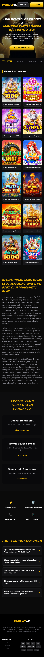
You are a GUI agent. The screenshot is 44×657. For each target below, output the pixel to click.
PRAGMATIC (7, 61)
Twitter (7, 648)
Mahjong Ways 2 (12, 331)
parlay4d (36, 302)
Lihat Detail (22, 456)
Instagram (7, 645)
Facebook (7, 643)
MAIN (11, 89)
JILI (41, 61)
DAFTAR (36, 5)
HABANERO (31, 61)
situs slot (21, 347)
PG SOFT (19, 61)
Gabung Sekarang (22, 48)
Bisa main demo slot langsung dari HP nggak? (22, 582)
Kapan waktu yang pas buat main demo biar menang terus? (22, 592)
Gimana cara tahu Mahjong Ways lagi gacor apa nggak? (22, 561)
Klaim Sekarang (22, 430)
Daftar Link (22, 479)
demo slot (10, 297)
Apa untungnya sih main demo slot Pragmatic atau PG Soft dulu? (22, 551)
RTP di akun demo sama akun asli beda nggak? (22, 571)
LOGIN (23, 5)
